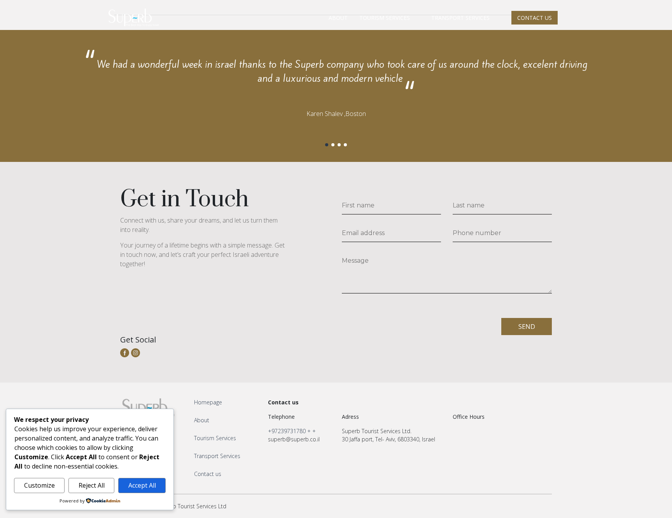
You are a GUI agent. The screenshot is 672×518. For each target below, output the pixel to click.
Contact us (207, 474)
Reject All (92, 485)
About (201, 420)
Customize (39, 485)
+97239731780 (287, 431)
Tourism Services (215, 438)
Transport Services (217, 456)
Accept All (142, 485)
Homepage (208, 402)
